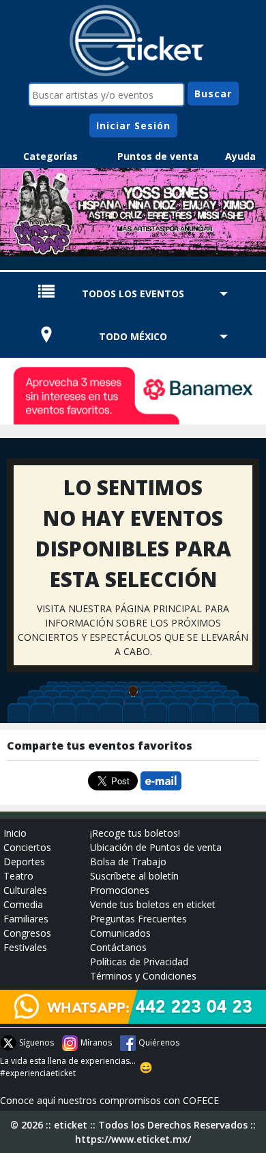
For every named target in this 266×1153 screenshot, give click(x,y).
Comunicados (120, 932)
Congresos (27, 932)
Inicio (15, 832)
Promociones (119, 890)
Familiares (25, 918)
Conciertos (27, 847)
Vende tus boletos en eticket (153, 904)
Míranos (96, 1042)
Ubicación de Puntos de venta (156, 847)
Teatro (18, 875)
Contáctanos (118, 947)
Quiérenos (158, 1042)
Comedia (23, 904)
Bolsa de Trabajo (128, 861)
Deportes (24, 861)
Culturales (25, 890)
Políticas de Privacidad (139, 961)
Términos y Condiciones (143, 975)
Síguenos (36, 1042)
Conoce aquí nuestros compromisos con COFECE (109, 1100)
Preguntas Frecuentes (138, 918)
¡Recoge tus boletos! (135, 832)
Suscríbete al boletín (134, 875)
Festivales (25, 947)
